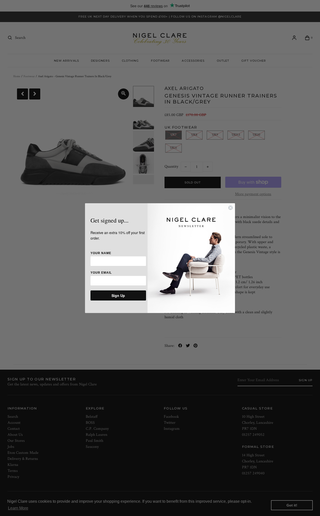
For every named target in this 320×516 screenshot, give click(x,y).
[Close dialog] (230, 207)
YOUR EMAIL (101, 272)
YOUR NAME (100, 253)
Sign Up (118, 295)
